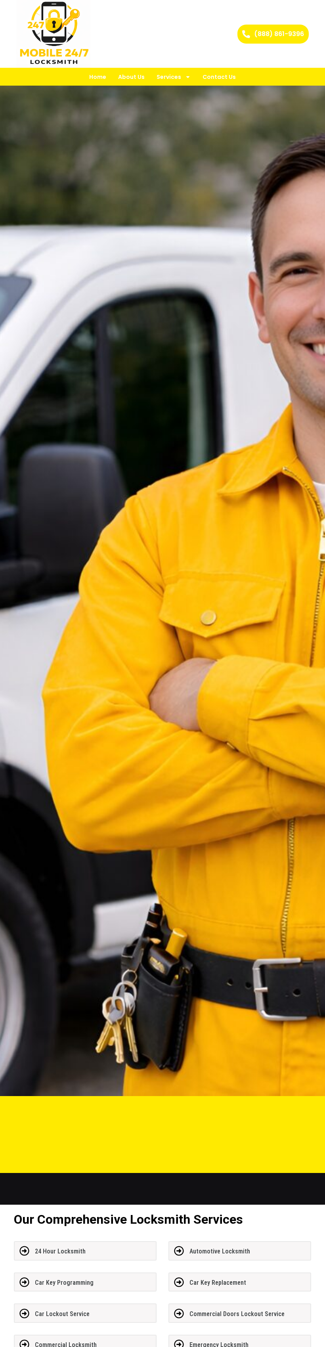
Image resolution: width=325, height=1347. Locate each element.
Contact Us (219, 77)
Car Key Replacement (217, 1282)
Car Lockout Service (62, 1314)
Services (169, 77)
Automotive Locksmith (219, 1251)
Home (97, 77)
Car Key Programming (64, 1282)
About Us (131, 77)
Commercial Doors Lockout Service (237, 1314)
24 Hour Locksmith (60, 1251)
